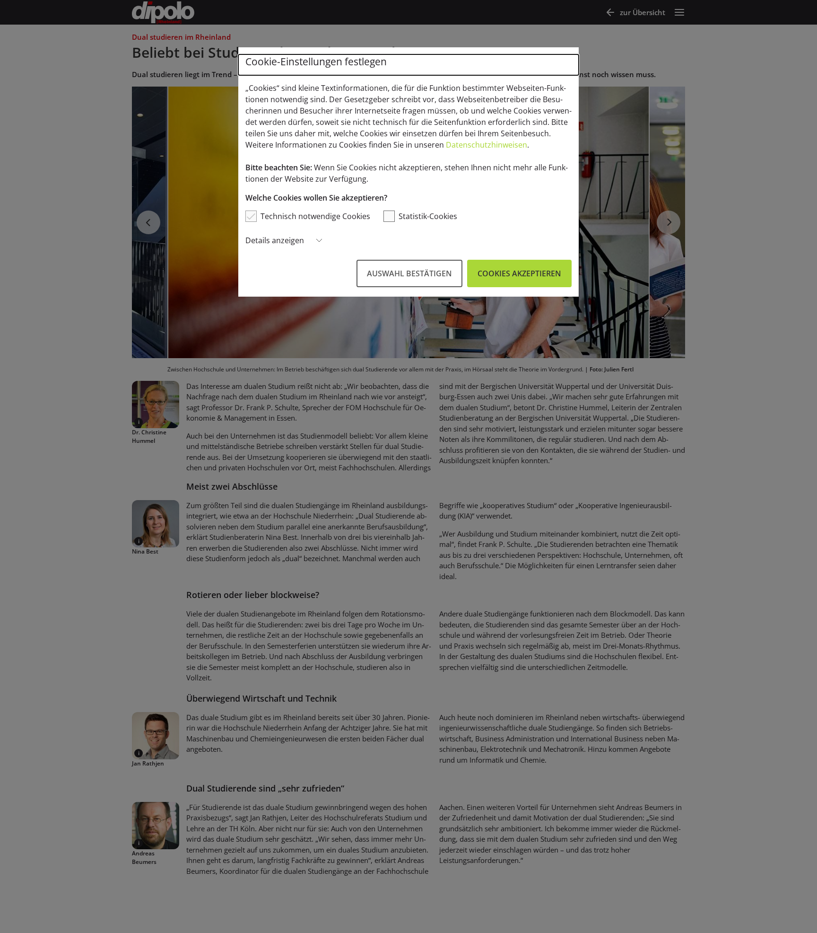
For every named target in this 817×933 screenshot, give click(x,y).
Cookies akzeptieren (519, 273)
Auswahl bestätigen (409, 273)
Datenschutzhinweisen (486, 145)
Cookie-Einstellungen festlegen (316, 61)
